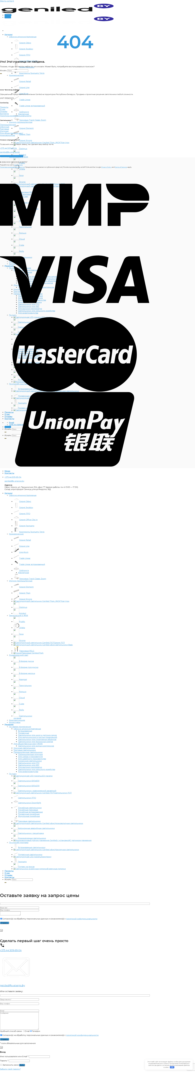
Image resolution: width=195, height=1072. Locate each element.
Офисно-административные (22, 37)
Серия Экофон (26, 49)
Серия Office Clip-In (28, 520)
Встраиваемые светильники (31, 847)
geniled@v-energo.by (10, 152)
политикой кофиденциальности (81, 919)
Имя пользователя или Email (14, 1056)
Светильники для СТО (28, 763)
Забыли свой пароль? (10, 1069)
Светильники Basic (64, 645)
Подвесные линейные (29, 814)
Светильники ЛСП (63, 793)
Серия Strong (25, 140)
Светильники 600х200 (28, 786)
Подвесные (23, 733)
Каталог (9, 35)
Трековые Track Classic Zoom (32, 120)
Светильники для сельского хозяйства (36, 769)
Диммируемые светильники (32, 838)
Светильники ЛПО (27, 798)
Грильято (22, 862)
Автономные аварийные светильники (36, 828)
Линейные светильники (30, 808)
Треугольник (25, 686)
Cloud (22, 698)
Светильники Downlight (29, 803)
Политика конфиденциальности (12, 167)
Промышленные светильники (28, 752)
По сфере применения (20, 727)
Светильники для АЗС (28, 765)
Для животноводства (28, 772)
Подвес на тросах (26, 867)
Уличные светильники (24, 748)
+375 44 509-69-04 (8, 148)
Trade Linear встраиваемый (32, 106)
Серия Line (24, 87)
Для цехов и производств (30, 757)
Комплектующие (17, 720)
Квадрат (23, 679)
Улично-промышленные (20, 122)
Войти (22, 1065)
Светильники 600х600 (28, 781)
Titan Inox (64, 143)
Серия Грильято (26, 526)
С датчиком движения (81, 840)
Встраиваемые (25, 731)
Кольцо (22, 692)
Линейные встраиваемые (30, 812)
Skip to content (7, 1)
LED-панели (47, 776)
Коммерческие (16, 75)
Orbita (22, 628)
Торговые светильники (25, 750)
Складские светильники (30, 761)
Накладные (23, 114)
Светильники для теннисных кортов (35, 742)
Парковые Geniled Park (32, 653)
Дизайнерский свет (18, 655)
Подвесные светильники (30, 855)
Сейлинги (24, 112)
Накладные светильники (67, 850)
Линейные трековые (28, 810)
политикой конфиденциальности (82, 1035)
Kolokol (22, 155)
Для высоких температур (30, 767)
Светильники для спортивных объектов (37, 739)
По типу (12, 774)
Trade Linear (24, 100)
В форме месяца (27, 673)
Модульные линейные (29, 816)
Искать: (3, 70)
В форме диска (26, 661)
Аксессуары (14, 722)
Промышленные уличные (30, 754)
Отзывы (8, 875)
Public (22, 622)
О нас (7, 873)
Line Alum (23, 552)
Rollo (21, 710)
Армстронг (46, 857)
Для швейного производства (32, 759)
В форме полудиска (28, 667)
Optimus (23, 149)
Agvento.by (18, 165)
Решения (9, 724)
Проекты (9, 871)
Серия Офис (25, 43)
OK (172, 1067)
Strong (22, 640)
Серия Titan (24, 134)
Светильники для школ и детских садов (37, 735)
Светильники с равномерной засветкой (37, 791)
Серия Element (26, 128)
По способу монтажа (18, 842)
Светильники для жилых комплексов (36, 746)
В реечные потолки (56, 869)
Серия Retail (25, 81)
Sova (21, 634)
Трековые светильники (29, 821)
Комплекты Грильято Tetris (31, 73)
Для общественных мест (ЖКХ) (28, 744)
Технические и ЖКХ (18, 615)
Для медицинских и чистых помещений (37, 737)
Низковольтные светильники (69, 823)
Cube (21, 704)
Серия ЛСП (59, 643)
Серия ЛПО (24, 55)
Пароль (4, 1061)
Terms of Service (121, 167)
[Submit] (1, 73)
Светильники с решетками (31, 833)
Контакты (9, 877)
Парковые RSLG (26, 651)
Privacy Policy (106, 167)
